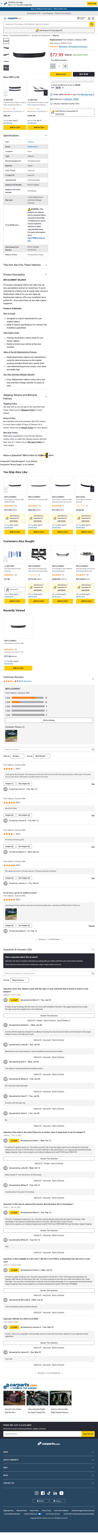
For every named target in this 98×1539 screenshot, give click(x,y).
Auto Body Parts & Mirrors (20, 35)
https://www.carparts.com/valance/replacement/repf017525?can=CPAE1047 (47, 1152)
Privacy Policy (46, 1510)
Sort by (30, 756)
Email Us (47, 455)
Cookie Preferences (30, 1514)
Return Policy (27, 428)
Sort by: (6, 980)
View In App (92, 3)
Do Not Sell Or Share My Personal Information (79, 1514)
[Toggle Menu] (5, 18)
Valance (31, 142)
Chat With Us (46, 455)
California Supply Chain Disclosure (83, 1510)
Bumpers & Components (41, 35)
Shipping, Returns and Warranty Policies (20, 397)
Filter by (6, 756)
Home (5, 35)
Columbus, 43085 (71, 99)
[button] (49, 3)
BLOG (5, 1475)
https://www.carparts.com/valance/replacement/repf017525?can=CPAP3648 (34, 1224)
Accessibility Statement (12, 1514)
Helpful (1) (9, 784)
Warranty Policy (34, 442)
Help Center (49, 455)
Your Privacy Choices (53, 1514)
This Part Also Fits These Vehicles (22, 264)
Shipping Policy (28, 410)
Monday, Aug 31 (88, 94)
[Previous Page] (37, 939)
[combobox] (42, 756)
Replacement (33, 147)
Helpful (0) (9, 815)
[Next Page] (61, 939)
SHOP (5, 1452)
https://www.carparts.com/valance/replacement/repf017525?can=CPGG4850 (47, 1284)
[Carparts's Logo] (15, 18)
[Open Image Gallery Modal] (29, 55)
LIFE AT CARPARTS (10, 1460)
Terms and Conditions (61, 1510)
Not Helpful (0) (24, 784)
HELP (5, 1468)
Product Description (14, 274)
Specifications (11, 135)
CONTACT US (8, 1483)
